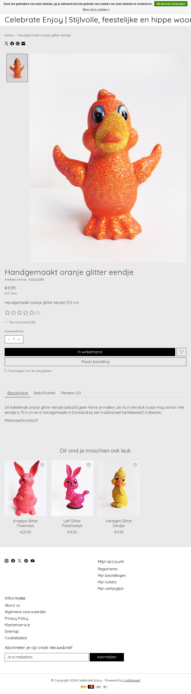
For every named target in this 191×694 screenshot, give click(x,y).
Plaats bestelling (95, 361)
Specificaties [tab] (44, 393)
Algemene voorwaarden (25, 611)
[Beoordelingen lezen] (20, 313)
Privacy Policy (16, 618)
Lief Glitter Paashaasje (72, 523)
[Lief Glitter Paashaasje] (72, 488)
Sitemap (12, 631)
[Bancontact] (106, 687)
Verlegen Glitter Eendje (119, 523)
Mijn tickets (107, 582)
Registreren (108, 569)
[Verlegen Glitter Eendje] (119, 488)
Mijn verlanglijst (111, 588)
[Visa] (98, 687)
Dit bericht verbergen (171, 4)
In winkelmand (90, 352)
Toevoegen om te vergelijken (30, 371)
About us (12, 605)
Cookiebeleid (16, 638)
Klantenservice (17, 625)
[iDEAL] (83, 687)
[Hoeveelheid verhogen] (19, 339)
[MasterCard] (91, 687)
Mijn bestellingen (112, 575)
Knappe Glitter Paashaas (25, 523)
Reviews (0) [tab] (71, 393)
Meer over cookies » (96, 9)
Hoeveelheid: (14, 331)
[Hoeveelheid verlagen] (9, 339)
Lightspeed (132, 680)
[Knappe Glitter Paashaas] (26, 488)
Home (9, 35)
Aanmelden (106, 657)
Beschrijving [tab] (17, 393)
